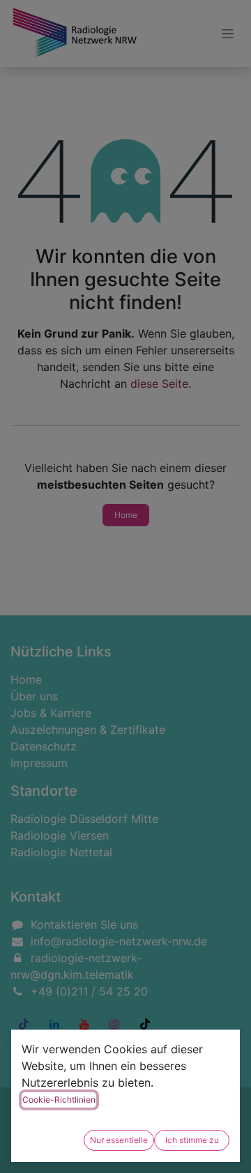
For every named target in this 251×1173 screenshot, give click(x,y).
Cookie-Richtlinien (59, 1099)
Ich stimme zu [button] (192, 1140)
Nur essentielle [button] (119, 1140)
